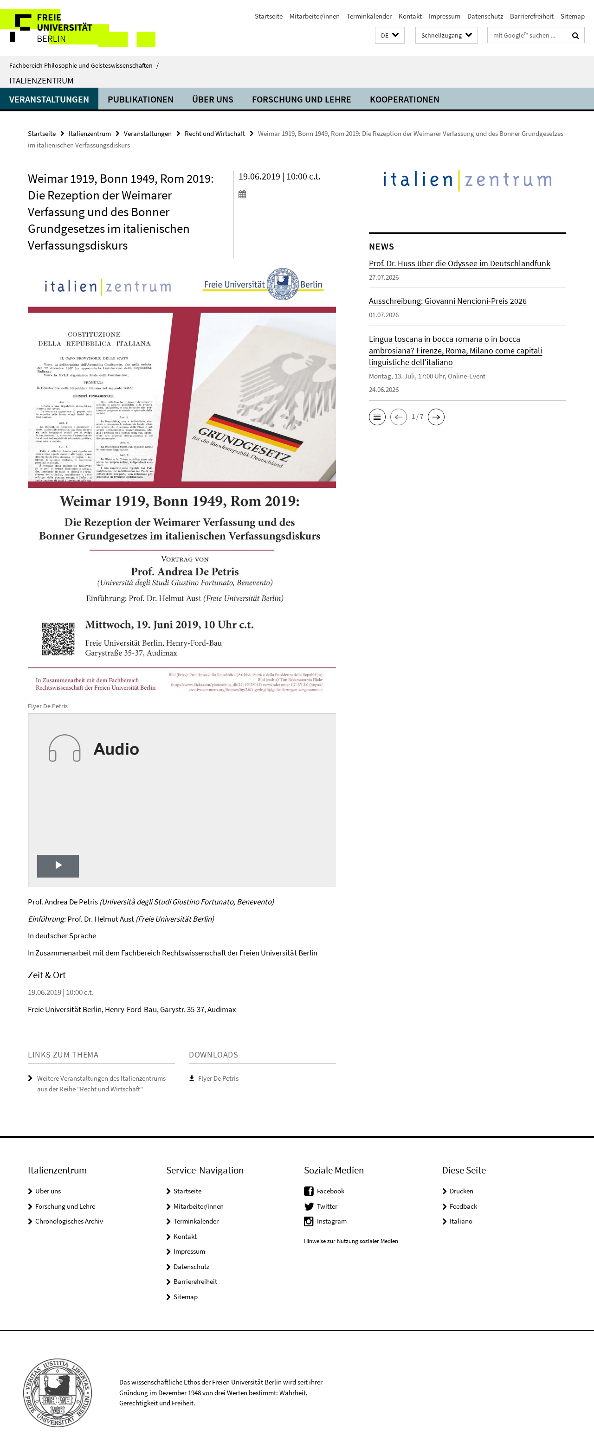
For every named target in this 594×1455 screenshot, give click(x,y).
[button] (390, 35)
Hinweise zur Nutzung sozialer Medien (351, 1241)
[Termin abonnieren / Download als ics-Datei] (287, 193)
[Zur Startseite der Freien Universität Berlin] (77, 28)
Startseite (269, 16)
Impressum (444, 16)
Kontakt (410, 16)
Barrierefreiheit (532, 16)
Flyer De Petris (218, 1078)
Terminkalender (369, 16)
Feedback (463, 1206)
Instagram (332, 1221)
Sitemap (573, 16)
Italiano (461, 1221)
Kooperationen (404, 99)
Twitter (327, 1206)
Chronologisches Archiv (69, 1221)
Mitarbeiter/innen (315, 16)
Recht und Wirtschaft (215, 133)
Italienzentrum (41, 80)
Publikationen (141, 99)
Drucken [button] (461, 1190)
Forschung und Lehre (301, 99)
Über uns (212, 99)
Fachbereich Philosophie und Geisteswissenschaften (84, 65)
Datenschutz (485, 16)
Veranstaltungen (49, 99)
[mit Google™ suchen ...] (575, 35)
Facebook (330, 1190)
